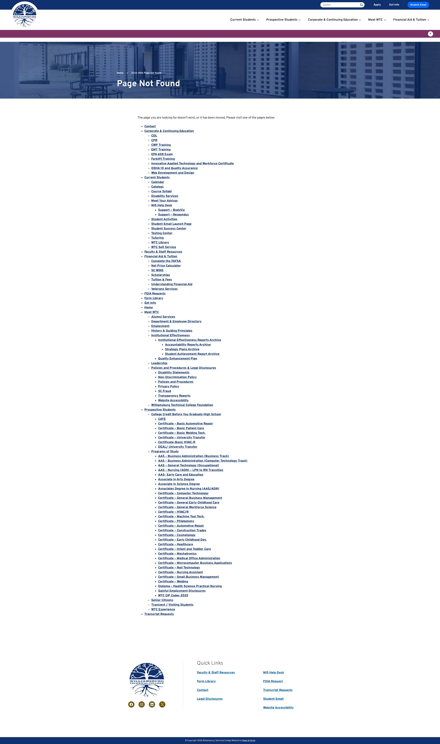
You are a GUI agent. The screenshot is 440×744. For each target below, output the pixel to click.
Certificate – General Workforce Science (187, 507)
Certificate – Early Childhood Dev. (182, 540)
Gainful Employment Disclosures (182, 591)
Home (120, 73)
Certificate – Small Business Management (188, 577)
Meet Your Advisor (164, 201)
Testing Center (161, 233)
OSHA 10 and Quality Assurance (174, 168)
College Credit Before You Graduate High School (186, 414)
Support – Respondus (173, 215)
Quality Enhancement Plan (177, 359)
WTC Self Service (163, 247)
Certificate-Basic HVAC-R (176, 442)
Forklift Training (163, 159)
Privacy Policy (168, 387)
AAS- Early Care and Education (180, 475)
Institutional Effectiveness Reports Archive (189, 340)
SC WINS (157, 270)
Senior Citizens (162, 600)
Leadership (159, 363)
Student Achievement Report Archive (192, 354)
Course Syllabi (161, 192)
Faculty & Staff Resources (163, 252)
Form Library (153, 298)
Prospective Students (160, 410)
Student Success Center (168, 229)
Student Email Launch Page (171, 224)
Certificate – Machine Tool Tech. (181, 517)
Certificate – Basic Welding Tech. (181, 433)
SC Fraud (164, 391)
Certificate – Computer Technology (183, 493)
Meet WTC (151, 312)
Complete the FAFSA (166, 261)
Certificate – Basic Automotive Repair (185, 424)
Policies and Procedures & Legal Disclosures (183, 368)
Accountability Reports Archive (188, 345)
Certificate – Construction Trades (182, 531)
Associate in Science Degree (179, 484)
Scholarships (160, 275)
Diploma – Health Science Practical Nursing (190, 586)
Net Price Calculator (166, 266)
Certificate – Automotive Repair (181, 526)
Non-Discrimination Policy (177, 377)
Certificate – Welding (173, 582)
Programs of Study (165, 452)
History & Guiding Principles (171, 331)
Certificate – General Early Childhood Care (188, 503)
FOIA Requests (155, 294)
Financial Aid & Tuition (160, 257)
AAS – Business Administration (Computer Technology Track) (202, 461)
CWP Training (161, 145)
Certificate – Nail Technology (179, 568)
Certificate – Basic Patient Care (181, 428)
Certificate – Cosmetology (176, 535)
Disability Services (164, 196)
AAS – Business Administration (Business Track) (193, 456)
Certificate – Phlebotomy (176, 521)
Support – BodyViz (171, 210)
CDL (154, 136)
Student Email (418, 4)
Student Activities (164, 219)
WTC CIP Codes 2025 (173, 596)
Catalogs (157, 187)
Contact (150, 127)
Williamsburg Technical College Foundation (182, 405)
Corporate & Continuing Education (169, 131)
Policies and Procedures (175, 382)
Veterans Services (164, 289)
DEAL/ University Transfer (177, 447)
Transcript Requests (159, 614)
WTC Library (160, 243)
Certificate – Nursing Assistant (180, 572)
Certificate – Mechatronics (177, 554)
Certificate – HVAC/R (173, 512)
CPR (154, 140)
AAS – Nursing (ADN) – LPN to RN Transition (190, 470)
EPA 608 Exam (162, 154)
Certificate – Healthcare (175, 545)
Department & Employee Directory (176, 322)
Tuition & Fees (161, 280)
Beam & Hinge (248, 740)
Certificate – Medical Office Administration (189, 558)
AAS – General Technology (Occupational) (188, 466)
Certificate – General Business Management (190, 498)
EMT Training (160, 150)
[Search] (361, 5)
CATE (162, 419)
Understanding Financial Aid (171, 284)
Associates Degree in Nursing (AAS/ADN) (188, 489)
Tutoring (157, 238)
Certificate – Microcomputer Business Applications (195, 563)
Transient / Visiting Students (172, 605)
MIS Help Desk (161, 205)
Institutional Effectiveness (170, 336)
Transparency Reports (174, 396)
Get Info (150, 303)
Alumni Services (163, 317)
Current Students (157, 178)
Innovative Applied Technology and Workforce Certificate (192, 164)
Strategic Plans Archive (182, 349)
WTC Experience (163, 610)
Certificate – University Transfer (181, 438)
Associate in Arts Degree (176, 479)
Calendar (157, 182)
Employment (160, 326)
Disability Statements (173, 373)
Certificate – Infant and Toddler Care (184, 549)
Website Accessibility (173, 401)
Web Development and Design (172, 173)
